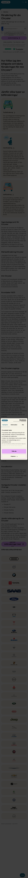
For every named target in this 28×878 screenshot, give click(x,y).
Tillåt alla (14, 451)
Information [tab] (14, 424)
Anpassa (13, 456)
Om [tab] (23, 424)
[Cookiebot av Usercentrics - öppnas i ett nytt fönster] (19, 420)
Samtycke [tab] (5, 424)
